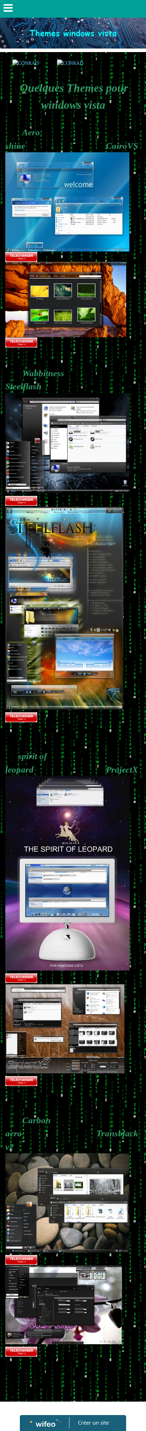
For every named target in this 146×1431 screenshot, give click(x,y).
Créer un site (93, 1422)
